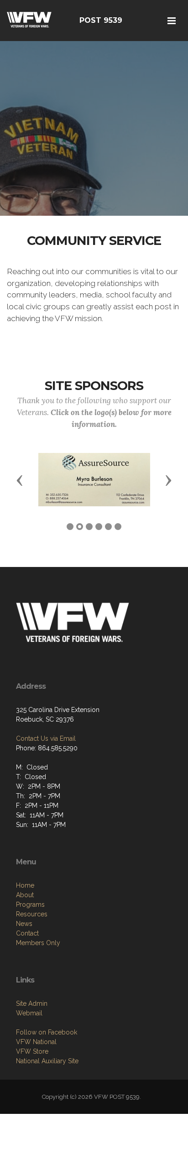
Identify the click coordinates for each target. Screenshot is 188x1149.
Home (25, 885)
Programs (30, 904)
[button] (20, 480)
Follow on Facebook (46, 1032)
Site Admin (31, 1003)
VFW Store (32, 1051)
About (25, 895)
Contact (27, 933)
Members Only (38, 942)
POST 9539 (100, 20)
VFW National (36, 1041)
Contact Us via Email (46, 738)
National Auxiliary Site (47, 1061)
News (24, 923)
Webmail (29, 1013)
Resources (31, 914)
